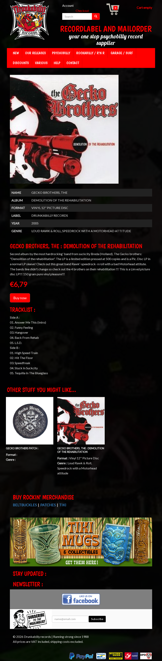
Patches (48, 505)
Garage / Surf (122, 53)
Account (68, 5)
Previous (14, 545)
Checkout (82, 10)
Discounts (21, 63)
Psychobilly (61, 53)
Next (148, 545)
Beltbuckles (25, 505)
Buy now (20, 298)
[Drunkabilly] (29, 21)
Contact (72, 63)
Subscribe (97, 619)
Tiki (62, 505)
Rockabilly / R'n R (90, 53)
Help (57, 63)
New (16, 53)
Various (41, 63)
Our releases (35, 53)
